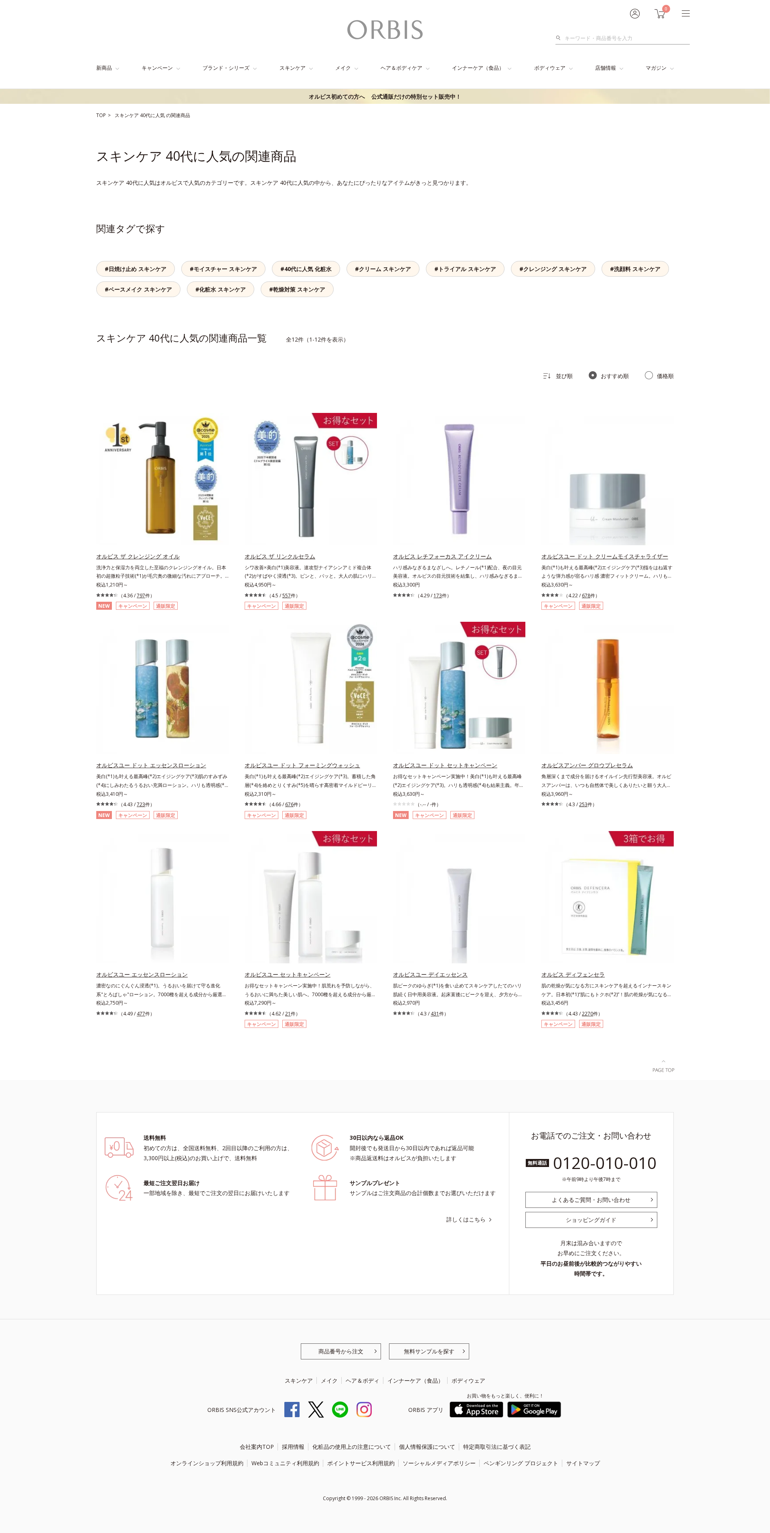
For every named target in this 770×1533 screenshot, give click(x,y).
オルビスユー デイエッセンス (430, 974)
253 (583, 804)
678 (586, 595)
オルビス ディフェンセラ (573, 974)
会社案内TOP (257, 1446)
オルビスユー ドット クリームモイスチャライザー (604, 556)
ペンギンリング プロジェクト (521, 1463)
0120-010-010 (605, 1163)
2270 (587, 1013)
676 (289, 804)
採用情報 (293, 1446)
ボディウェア (549, 67)
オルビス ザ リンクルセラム (280, 556)
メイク (343, 67)
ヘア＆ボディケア (401, 67)
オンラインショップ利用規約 (206, 1463)
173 (438, 595)
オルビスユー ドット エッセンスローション (151, 765)
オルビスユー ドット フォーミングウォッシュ (302, 765)
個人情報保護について (427, 1446)
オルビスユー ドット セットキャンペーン (445, 765)
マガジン (656, 67)
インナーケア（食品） (478, 67)
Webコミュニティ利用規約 (285, 1463)
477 (141, 1013)
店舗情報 (605, 67)
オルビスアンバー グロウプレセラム (587, 765)
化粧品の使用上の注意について (351, 1446)
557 (286, 595)
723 (141, 804)
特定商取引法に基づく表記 (497, 1446)
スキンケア (293, 67)
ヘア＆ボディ (362, 1380)
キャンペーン (157, 67)
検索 (560, 38)
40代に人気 (153, 115)
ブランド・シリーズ (226, 67)
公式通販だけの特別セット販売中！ (385, 96)
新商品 (104, 67)
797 (141, 595)
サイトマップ (583, 1463)
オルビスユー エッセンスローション (142, 974)
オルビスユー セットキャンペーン (287, 974)
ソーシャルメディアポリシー (439, 1463)
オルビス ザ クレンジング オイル (138, 556)
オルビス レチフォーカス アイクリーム (442, 556)
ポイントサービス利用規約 (361, 1463)
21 (288, 1013)
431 (435, 1013)
